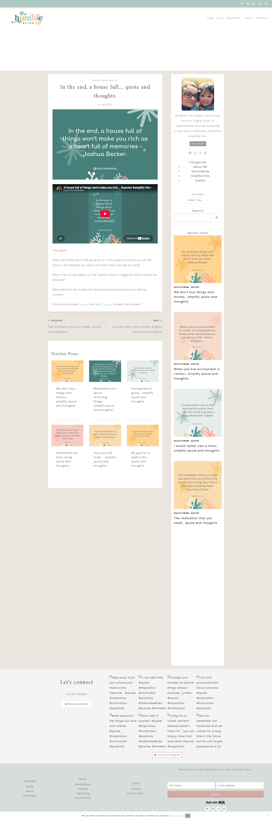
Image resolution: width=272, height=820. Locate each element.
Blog (220, 18)
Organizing (83, 793)
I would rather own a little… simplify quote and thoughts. (137, 326)
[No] (268, 815)
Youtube (107, 304)
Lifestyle (83, 788)
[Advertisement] (136, 49)
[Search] (216, 217)
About (249, 18)
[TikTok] (253, 3)
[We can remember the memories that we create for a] (210, 731)
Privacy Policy (136, 793)
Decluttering (100, 80)
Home (210, 18)
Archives (198, 194)
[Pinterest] (259, 3)
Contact (261, 18)
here (81, 304)
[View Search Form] (266, 3)
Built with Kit (215, 802)
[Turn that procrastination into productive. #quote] (210, 693)
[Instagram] (247, 3)
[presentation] (67, 371)
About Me (200, 167)
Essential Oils (200, 176)
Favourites (234, 18)
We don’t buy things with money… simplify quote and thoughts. (66, 397)
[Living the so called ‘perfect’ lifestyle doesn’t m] (181, 731)
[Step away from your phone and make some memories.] (123, 693)
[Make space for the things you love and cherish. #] (123, 731)
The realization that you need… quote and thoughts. (74, 326)
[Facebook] (242, 3)
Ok (187, 815)
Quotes (114, 80)
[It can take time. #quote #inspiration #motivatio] (152, 693)
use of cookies (176, 815)
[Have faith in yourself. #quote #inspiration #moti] (152, 731)
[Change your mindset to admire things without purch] (181, 693)
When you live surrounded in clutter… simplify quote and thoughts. (197, 373)
